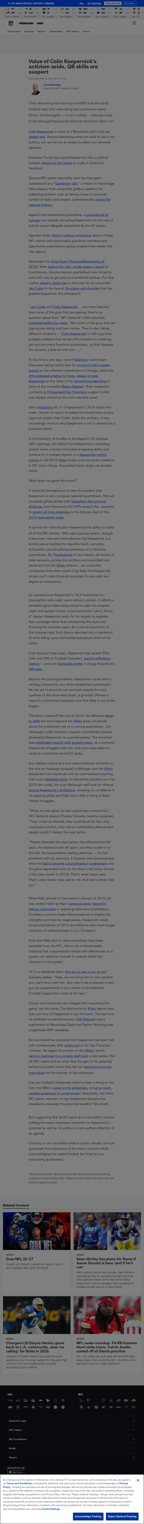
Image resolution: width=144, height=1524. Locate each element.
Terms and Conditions (19, 1483)
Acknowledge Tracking (88, 1516)
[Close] (138, 1480)
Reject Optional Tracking (122, 1516)
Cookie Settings (51, 1508)
